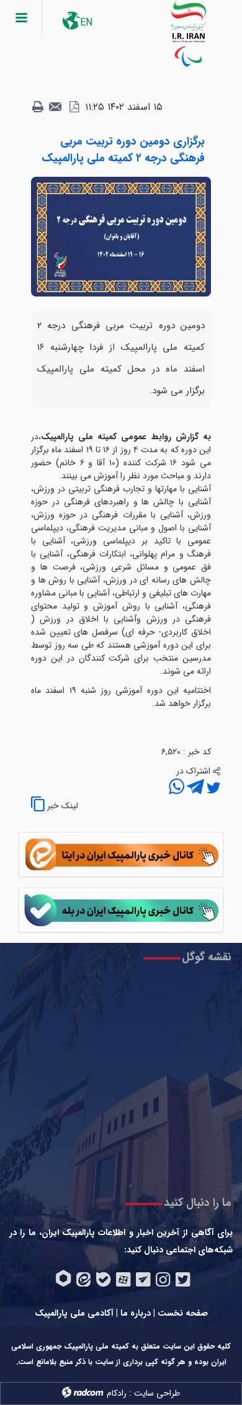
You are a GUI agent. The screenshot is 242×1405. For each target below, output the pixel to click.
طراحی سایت (157, 1393)
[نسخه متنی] (37, 107)
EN (86, 22)
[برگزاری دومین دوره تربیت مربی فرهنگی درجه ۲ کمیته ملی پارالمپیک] (121, 236)
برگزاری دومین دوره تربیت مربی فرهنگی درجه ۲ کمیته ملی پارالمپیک (123, 150)
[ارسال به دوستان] (55, 107)
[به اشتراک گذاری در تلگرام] (194, 788)
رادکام (117, 1393)
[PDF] (73, 107)
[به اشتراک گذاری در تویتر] (212, 788)
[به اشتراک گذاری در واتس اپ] (176, 788)
